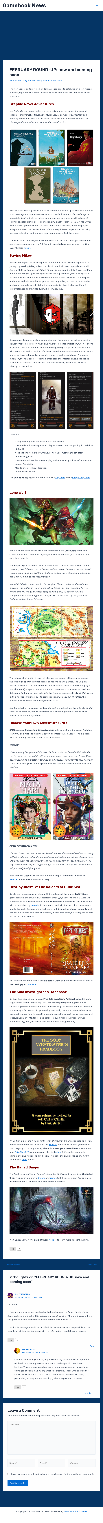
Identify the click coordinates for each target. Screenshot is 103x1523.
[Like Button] (13, 1249)
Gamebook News (24, 5)
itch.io (53, 1177)
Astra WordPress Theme (75, 1511)
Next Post (93, 1265)
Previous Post (11, 1265)
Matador (35, 905)
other (58, 1152)
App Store (60, 477)
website (28, 247)
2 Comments (16, 80)
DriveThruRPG (22, 1152)
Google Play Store (81, 477)
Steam (41, 1177)
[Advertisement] (51, 31)
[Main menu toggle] (97, 5)
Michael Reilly (29, 1349)
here (24, 1159)
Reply (92, 1346)
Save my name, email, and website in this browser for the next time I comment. (52, 1474)
